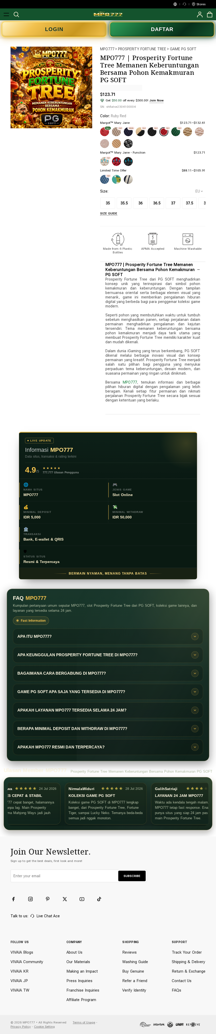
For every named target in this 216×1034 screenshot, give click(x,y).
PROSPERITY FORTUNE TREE (142, 49)
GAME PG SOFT (183, 49)
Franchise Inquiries (82, 990)
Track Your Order (187, 952)
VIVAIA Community (27, 961)
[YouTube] (84, 899)
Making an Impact (82, 971)
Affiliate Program (81, 999)
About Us (74, 952)
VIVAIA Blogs (22, 952)
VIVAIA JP (19, 980)
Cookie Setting (44, 1026)
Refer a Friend (134, 980)
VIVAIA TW (20, 990)
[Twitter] (67, 899)
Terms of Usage (84, 1022)
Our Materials (78, 961)
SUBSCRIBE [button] (132, 876)
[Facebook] (16, 899)
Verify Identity (134, 990)
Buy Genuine (133, 971)
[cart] (210, 14)
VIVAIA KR (19, 971)
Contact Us (182, 980)
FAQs (176, 990)
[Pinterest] (50, 899)
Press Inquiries (79, 980)
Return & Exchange (188, 971)
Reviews (129, 952)
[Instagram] (33, 899)
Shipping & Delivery (188, 961)
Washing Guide (135, 961)
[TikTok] (101, 899)
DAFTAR (162, 29)
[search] (16, 14)
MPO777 (107, 49)
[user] (200, 14)
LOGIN (54, 29)
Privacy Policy (21, 1026)
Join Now (156, 100)
